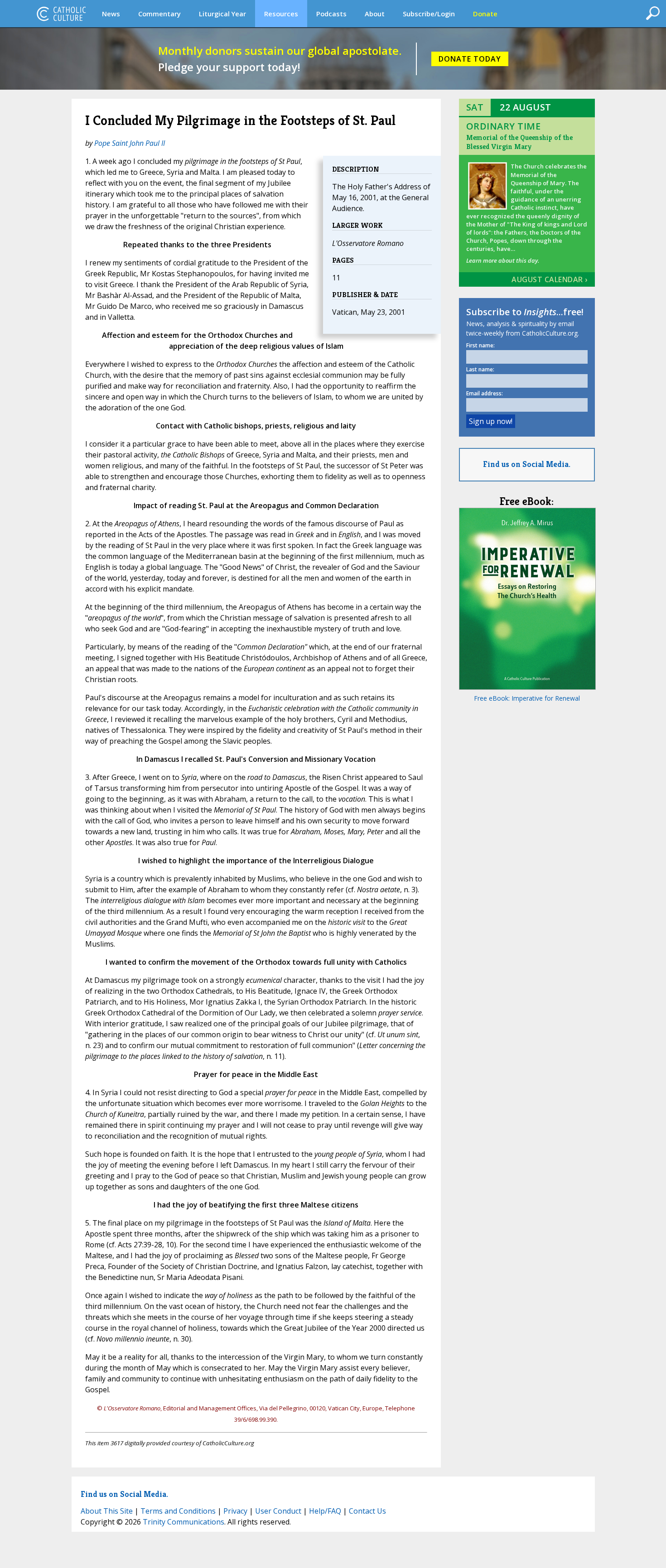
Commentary (159, 13)
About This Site (107, 1511)
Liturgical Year (222, 13)
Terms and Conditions (178, 1511)
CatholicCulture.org (61, 13)
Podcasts (331, 13)
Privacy (235, 1511)
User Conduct (278, 1511)
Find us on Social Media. (526, 464)
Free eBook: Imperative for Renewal (527, 698)
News (111, 13)
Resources (281, 13)
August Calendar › (550, 279)
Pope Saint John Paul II (129, 143)
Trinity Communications (183, 1522)
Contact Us (367, 1511)
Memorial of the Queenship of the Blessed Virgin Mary (519, 142)
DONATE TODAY (470, 59)
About (375, 13)
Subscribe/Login (429, 13)
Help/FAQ (325, 1511)
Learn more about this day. (502, 260)
